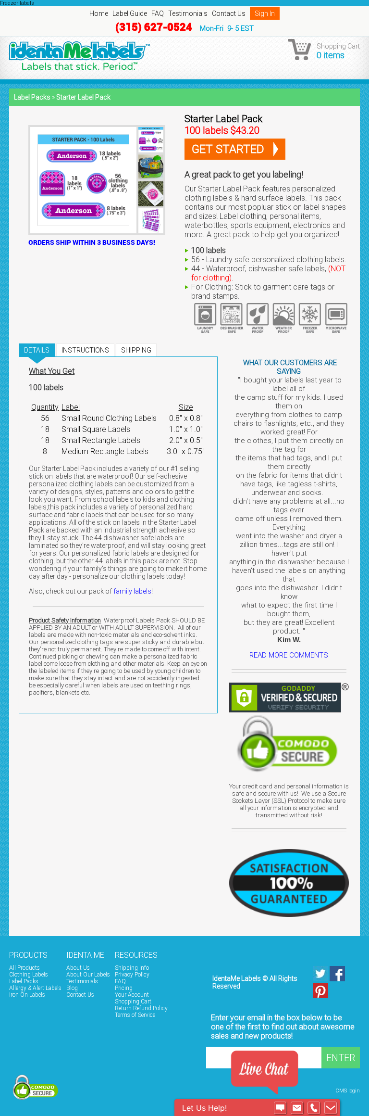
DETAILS (36, 350)
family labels (132, 591)
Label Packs (32, 97)
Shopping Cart (133, 1001)
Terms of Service (135, 1015)
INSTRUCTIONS (85, 350)
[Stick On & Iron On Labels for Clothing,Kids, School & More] (357, 954)
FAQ (157, 13)
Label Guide (129, 13)
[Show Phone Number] (314, 1108)
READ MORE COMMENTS (288, 655)
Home (98, 13)
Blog (72, 988)
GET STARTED (228, 149)
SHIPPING (136, 350)
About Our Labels (88, 974)
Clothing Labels (28, 974)
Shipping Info (132, 967)
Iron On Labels (27, 994)
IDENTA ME (85, 955)
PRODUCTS (28, 955)
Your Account (132, 994)
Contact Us (229, 13)
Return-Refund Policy (141, 1008)
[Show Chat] (280, 1108)
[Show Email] (297, 1108)
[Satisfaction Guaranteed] (289, 879)
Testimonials (188, 13)
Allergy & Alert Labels (35, 988)
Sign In (265, 13)
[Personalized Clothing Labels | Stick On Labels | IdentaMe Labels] (184, 55)
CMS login (347, 1091)
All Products (24, 967)
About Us (78, 967)
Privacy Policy (132, 974)
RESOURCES (136, 955)
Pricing (124, 988)
